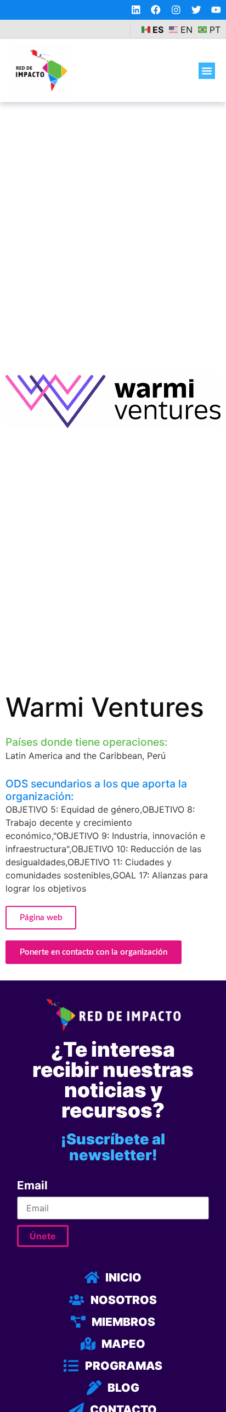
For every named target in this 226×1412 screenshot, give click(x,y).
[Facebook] (156, 10)
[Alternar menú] (207, 71)
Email (32, 1186)
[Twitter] (196, 10)
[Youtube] (216, 10)
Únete (43, 1235)
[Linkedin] (136, 10)
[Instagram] (176, 10)
